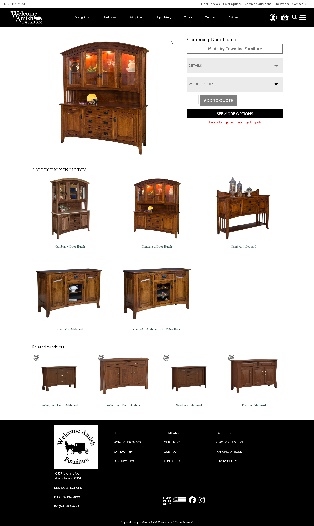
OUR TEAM (171, 452)
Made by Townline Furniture (235, 48)
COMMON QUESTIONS (229, 442)
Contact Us (299, 4)
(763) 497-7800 (14, 4)
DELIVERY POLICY (225, 461)
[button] (171, 42)
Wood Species (201, 84)
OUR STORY (172, 442)
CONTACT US (173, 461)
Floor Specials (210, 4)
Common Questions (258, 4)
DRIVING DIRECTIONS (68, 488)
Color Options (232, 4)
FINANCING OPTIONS (228, 452)
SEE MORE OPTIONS (235, 113)
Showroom (281, 4)
